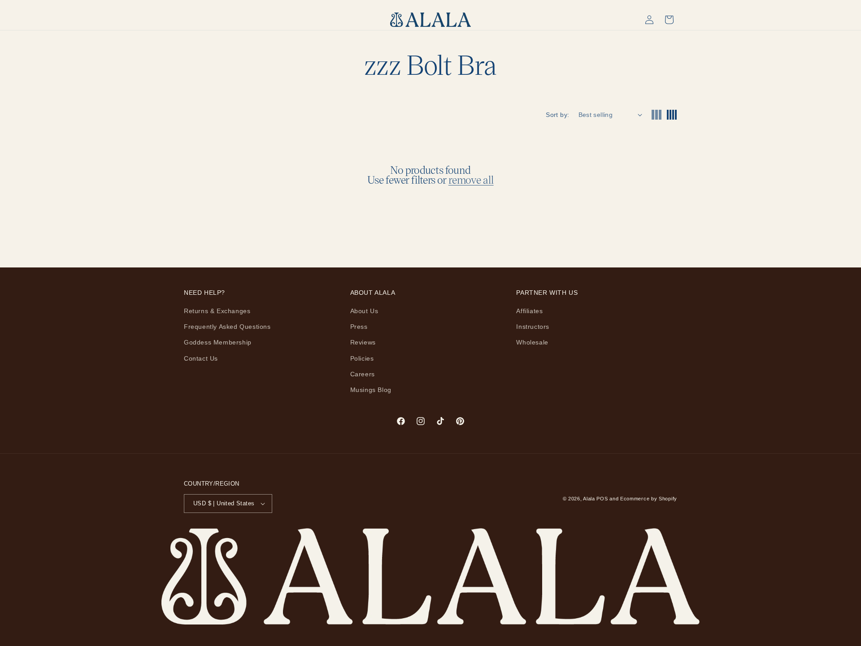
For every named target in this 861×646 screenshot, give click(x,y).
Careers (362, 374)
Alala (589, 498)
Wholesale (532, 342)
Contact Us (201, 358)
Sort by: (557, 114)
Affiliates (529, 310)
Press (359, 326)
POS (602, 498)
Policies (362, 358)
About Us (364, 310)
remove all (471, 180)
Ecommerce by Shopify (648, 498)
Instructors (532, 326)
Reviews (363, 342)
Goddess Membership (218, 342)
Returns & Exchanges (217, 310)
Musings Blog (370, 389)
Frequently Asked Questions (227, 326)
